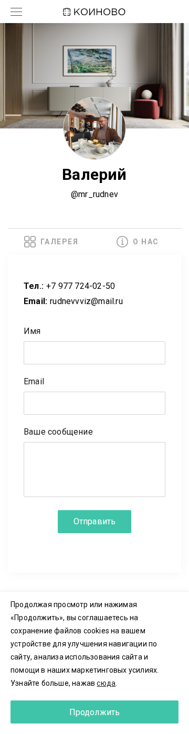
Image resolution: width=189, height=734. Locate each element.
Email (34, 381)
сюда (106, 683)
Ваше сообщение (58, 432)
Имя (32, 331)
